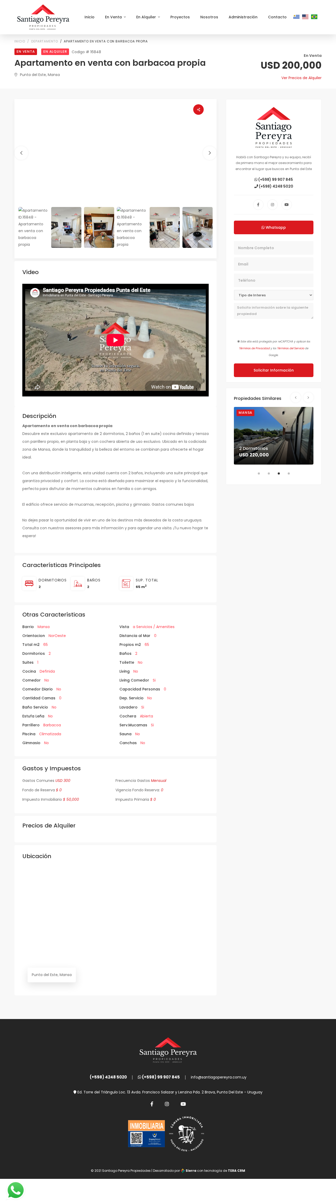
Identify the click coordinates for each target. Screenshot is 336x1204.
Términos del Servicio (290, 348)
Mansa (245, 412)
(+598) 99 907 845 (275, 179)
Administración (243, 17)
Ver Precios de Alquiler (301, 77)
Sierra (191, 1170)
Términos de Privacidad (254, 348)
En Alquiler (146, 17)
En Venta (114, 17)
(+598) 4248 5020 (275, 186)
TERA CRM (236, 1170)
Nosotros (209, 17)
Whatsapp (275, 227)
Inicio (89, 17)
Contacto (277, 17)
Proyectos (180, 17)
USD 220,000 (254, 455)
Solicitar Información (274, 370)
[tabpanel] (273, 436)
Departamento (44, 41)
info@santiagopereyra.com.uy (218, 1077)
